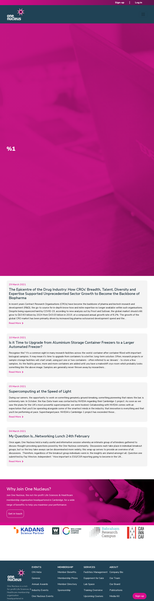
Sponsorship (64, 590)
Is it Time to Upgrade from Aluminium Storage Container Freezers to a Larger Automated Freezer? (71, 344)
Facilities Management (96, 572)
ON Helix (37, 572)
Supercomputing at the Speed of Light (40, 391)
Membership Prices (68, 578)
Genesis (36, 578)
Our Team (114, 578)
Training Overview (93, 590)
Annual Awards (40, 584)
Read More (15, 323)
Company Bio (116, 572)
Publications (115, 590)
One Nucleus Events (42, 596)
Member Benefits (67, 572)
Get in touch (15, 513)
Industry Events (40, 590)
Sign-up (119, 2)
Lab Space (89, 584)
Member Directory (67, 584)
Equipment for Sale (94, 578)
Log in (138, 2)
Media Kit (114, 596)
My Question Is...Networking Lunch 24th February (49, 436)
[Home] (16, 14)
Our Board (114, 584)
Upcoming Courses (93, 596)
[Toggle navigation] (143, 14)
